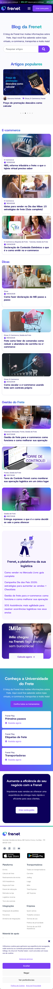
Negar (26, 973)
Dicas (8, 101)
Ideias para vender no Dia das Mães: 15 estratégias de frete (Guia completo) (25, 208)
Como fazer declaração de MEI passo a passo (25, 298)
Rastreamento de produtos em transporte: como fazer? (25, 106)
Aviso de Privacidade (33, 986)
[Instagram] (14, 848)
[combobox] (20, 49)
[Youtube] (19, 848)
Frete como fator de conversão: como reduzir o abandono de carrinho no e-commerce (24, 343)
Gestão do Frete (32, 101)
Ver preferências (26, 980)
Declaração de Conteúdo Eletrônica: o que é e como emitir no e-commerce (26, 249)
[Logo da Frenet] (10, 8)
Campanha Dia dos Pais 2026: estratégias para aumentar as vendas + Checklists (26, 586)
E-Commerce (15, 101)
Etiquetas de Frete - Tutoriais (25, 242)
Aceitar (26, 966)
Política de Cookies (18, 986)
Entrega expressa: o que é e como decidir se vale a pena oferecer (26, 521)
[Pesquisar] (44, 49)
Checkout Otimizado (11, 432)
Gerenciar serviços (26, 959)
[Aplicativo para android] (36, 855)
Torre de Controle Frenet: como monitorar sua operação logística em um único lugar (26, 480)
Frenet (23, 101)
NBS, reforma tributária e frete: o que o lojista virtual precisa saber (25, 167)
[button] (49, 941)
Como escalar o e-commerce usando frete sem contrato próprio (24, 386)
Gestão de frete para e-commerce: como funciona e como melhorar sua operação (26, 439)
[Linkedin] (9, 848)
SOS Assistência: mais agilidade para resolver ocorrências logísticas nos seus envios (26, 609)
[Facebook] (5, 848)
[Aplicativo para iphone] (11, 855)
